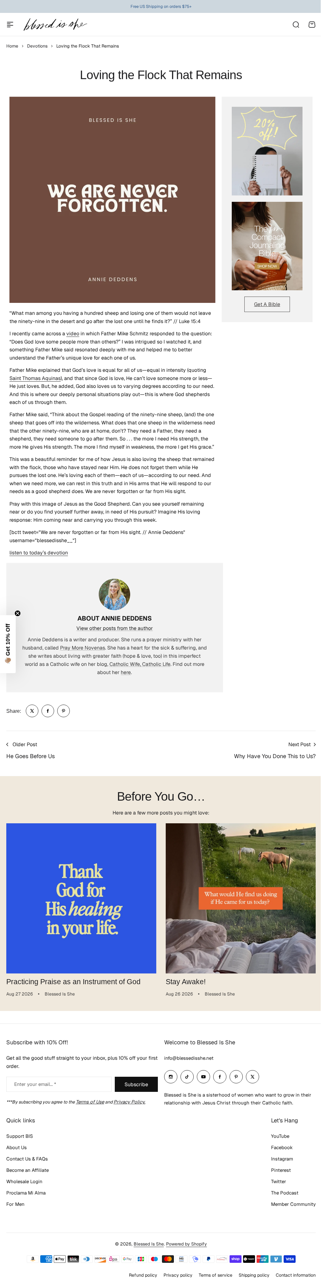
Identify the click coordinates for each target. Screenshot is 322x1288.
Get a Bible (267, 304)
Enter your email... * (35, 1097)
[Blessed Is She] (55, 24)
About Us (16, 1160)
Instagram (277, 1172)
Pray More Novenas (82, 647)
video (72, 333)
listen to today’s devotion (38, 552)
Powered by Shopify (184, 1257)
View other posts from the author (114, 628)
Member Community (288, 1217)
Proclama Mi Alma (26, 1206)
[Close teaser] (17, 613)
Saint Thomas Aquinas (35, 378)
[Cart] (312, 24)
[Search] (296, 24)
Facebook (277, 1160)
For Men (15, 1217)
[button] (8, 644)
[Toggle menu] (10, 24)
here (126, 672)
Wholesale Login (24, 1194)
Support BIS (19, 1149)
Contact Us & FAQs (27, 1172)
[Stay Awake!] (241, 898)
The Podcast (280, 1206)
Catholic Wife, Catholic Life (139, 664)
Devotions (37, 46)
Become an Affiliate (27, 1183)
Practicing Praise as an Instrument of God (73, 982)
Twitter (273, 1194)
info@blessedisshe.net (186, 1071)
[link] (32, 711)
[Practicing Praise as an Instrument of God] (81, 898)
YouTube (275, 1149)
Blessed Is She (146, 1257)
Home (12, 46)
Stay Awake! (186, 982)
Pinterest (276, 1183)
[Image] (267, 151)
